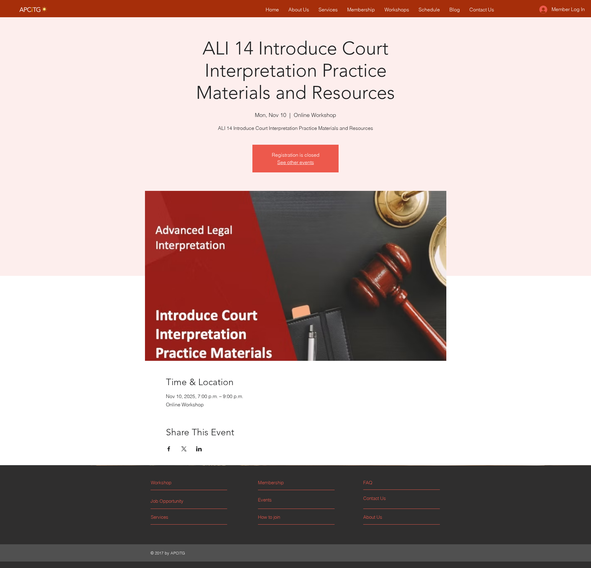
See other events (295, 162)
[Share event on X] (184, 448)
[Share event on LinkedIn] (199, 448)
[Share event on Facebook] (169, 448)
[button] (386, 482)
